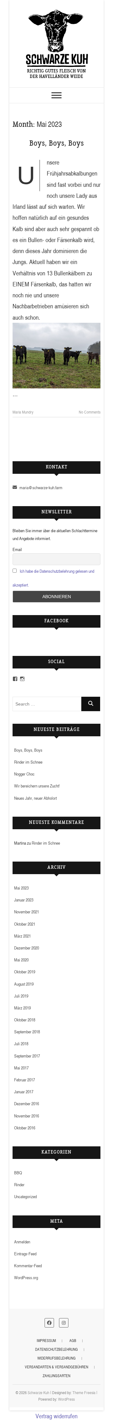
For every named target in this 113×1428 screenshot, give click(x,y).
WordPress (66, 1399)
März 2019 (22, 1007)
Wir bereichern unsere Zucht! (37, 785)
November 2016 (26, 1115)
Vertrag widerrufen (56, 1416)
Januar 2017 (23, 1091)
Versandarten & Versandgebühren (56, 1367)
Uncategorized (25, 1196)
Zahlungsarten (56, 1375)
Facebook (56, 621)
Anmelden (22, 1241)
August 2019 (24, 984)
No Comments (89, 411)
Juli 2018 (21, 1043)
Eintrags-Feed (25, 1253)
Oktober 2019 (24, 971)
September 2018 (27, 1031)
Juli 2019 (21, 995)
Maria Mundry (23, 411)
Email (17, 549)
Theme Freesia (84, 1392)
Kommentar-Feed (28, 1265)
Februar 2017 (24, 1079)
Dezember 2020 (26, 947)
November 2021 (26, 911)
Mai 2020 (21, 959)
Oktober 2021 (24, 924)
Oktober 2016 (24, 1127)
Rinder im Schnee (28, 762)
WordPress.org (26, 1277)
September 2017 (27, 1055)
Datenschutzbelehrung (56, 1349)
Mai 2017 (21, 1067)
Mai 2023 (21, 887)
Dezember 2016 (26, 1103)
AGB (72, 1340)
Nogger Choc (24, 773)
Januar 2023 (23, 899)
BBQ (18, 1172)
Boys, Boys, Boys (56, 144)
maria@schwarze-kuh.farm (40, 487)
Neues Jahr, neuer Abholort (35, 798)
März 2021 (22, 935)
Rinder (19, 1184)
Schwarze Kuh (38, 1392)
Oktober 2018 (24, 1019)
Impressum (46, 1340)
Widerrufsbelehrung (56, 1358)
